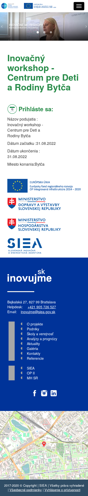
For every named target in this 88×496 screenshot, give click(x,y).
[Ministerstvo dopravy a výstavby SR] (44, 204)
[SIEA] (44, 246)
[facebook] (35, 390)
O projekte (35, 324)
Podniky (33, 328)
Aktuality (33, 343)
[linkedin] (54, 390)
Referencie (35, 358)
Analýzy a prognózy (42, 338)
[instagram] (44, 390)
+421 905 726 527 (42, 306)
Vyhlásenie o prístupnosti (62, 489)
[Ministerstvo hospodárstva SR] (44, 225)
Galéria (32, 348)
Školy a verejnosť (40, 333)
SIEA (30, 368)
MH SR (32, 377)
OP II (31, 373)
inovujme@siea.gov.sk (38, 311)
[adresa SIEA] (44, 445)
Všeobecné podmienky (26, 489)
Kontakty (33, 353)
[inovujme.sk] (10, 6)
